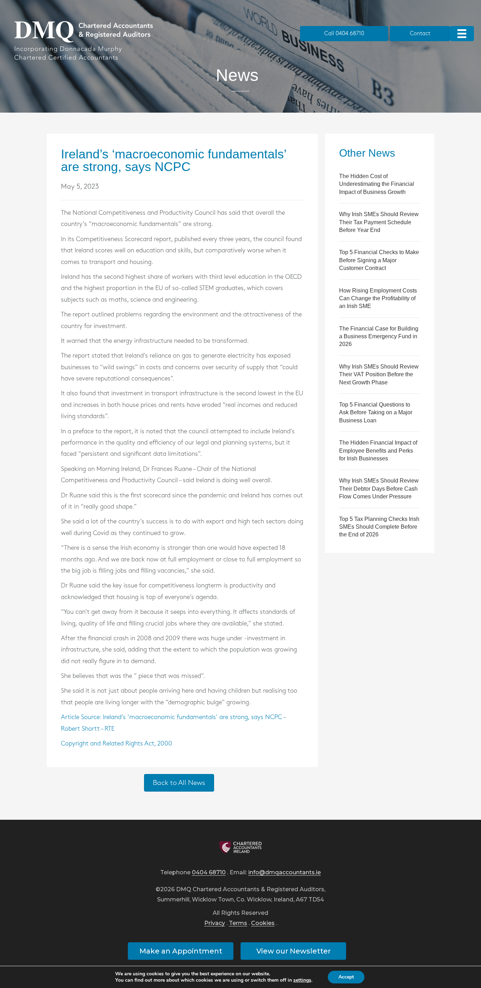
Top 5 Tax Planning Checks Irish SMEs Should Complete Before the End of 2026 (379, 527)
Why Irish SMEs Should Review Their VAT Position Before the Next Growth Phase (379, 374)
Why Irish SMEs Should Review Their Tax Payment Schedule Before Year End (379, 222)
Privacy (214, 923)
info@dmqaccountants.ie (284, 873)
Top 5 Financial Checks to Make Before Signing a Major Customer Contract (379, 260)
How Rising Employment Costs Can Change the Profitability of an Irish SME (378, 298)
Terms (238, 923)
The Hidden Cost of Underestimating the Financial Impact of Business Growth (376, 184)
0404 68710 (209, 873)
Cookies (263, 923)
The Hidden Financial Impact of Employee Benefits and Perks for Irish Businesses (378, 450)
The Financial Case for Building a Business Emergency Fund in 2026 (378, 336)
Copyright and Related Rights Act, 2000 (116, 744)
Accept (346, 977)
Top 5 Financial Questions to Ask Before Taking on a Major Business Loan (375, 412)
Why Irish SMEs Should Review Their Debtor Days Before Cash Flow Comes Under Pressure (379, 488)
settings (302, 980)
